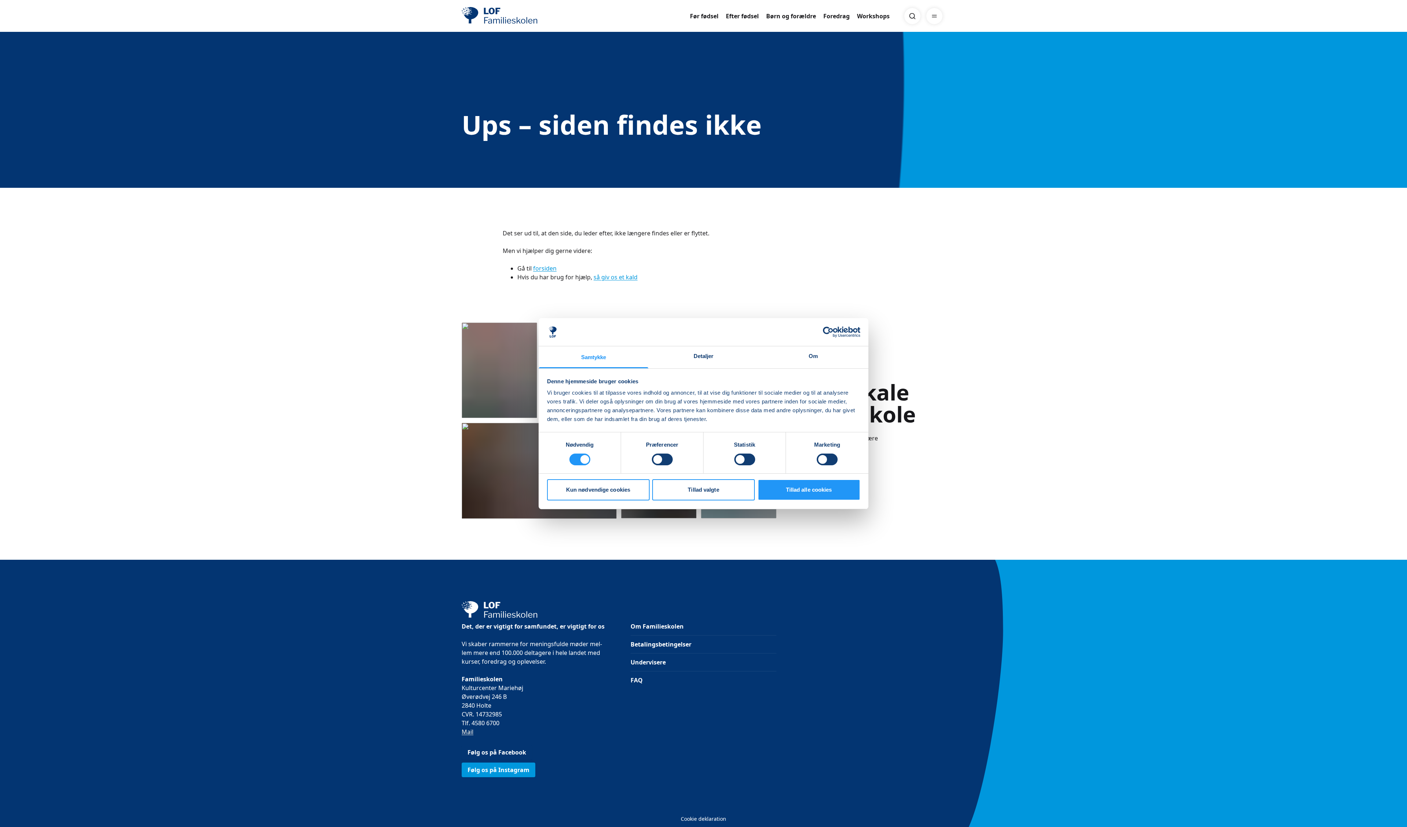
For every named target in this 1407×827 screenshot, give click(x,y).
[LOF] (515, 16)
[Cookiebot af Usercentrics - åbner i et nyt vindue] (828, 332)
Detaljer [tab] (704, 356)
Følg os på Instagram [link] (498, 770)
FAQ (637, 680)
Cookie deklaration (703, 818)
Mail (467, 732)
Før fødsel (704, 16)
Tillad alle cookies (809, 490)
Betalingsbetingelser (661, 644)
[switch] (662, 459)
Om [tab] (813, 356)
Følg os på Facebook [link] (497, 752)
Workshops (873, 16)
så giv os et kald (616, 277)
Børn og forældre (791, 16)
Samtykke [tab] (593, 357)
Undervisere (648, 662)
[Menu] (934, 16)
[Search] (912, 16)
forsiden (545, 268)
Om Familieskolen (657, 626)
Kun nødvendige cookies (598, 490)
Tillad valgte (703, 490)
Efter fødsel (742, 16)
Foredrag (836, 16)
